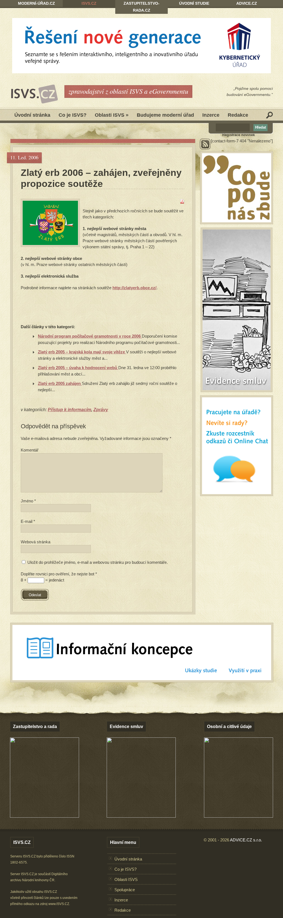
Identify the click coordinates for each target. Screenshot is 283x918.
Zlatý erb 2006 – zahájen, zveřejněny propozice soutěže (101, 178)
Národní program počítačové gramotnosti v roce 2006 (90, 336)
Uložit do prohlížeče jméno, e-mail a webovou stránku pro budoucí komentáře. (97, 562)
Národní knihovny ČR (38, 880)
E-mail (28, 521)
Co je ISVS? (73, 115)
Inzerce (210, 115)
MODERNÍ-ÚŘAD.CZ (36, 3)
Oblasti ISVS (112, 115)
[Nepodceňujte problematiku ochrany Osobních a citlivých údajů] (238, 816)
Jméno (28, 501)
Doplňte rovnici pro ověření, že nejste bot (59, 574)
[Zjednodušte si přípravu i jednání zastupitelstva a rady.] (44, 816)
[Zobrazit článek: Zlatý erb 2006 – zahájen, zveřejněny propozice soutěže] (50, 223)
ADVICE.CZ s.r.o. (246, 840)
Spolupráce (124, 889)
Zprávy (100, 409)
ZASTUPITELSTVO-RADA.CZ (141, 6)
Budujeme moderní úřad (165, 115)
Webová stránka (35, 541)
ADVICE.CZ (246, 3)
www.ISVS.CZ (58, 904)
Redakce (238, 115)
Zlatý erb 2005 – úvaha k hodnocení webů (78, 367)
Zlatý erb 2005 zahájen (60, 383)
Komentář (29, 450)
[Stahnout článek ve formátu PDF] (182, 202)
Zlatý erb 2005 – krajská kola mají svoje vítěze (82, 352)
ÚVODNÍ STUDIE (194, 3)
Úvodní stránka (32, 115)
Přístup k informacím (69, 409)
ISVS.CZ (89, 3)
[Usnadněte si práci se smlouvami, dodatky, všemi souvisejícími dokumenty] (141, 816)
